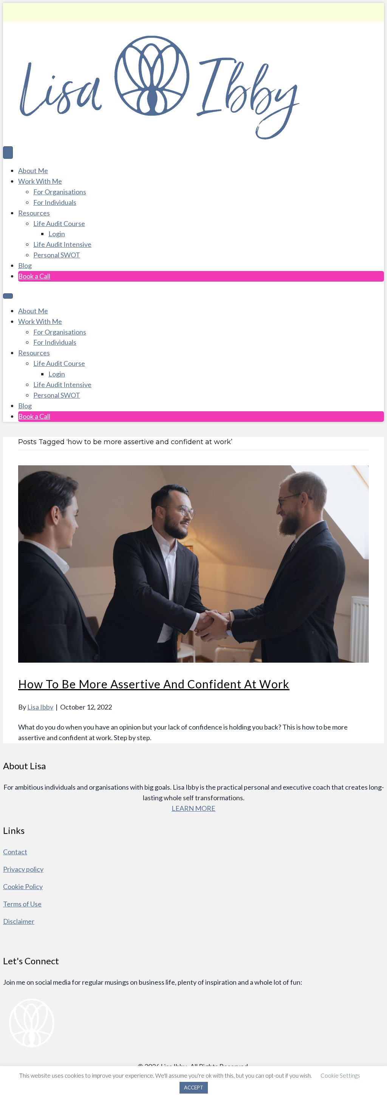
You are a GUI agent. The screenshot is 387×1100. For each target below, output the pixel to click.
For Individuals (54, 202)
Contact (15, 851)
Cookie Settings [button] (340, 1075)
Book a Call (34, 276)
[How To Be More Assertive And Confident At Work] (193, 660)
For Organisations (59, 191)
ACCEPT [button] (193, 1088)
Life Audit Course (59, 223)
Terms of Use (22, 904)
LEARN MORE (193, 808)
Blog (25, 265)
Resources (34, 213)
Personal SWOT (56, 255)
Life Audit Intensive (62, 244)
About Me (33, 170)
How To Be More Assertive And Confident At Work (153, 684)
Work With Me (40, 181)
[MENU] (8, 296)
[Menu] (8, 152)
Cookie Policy (23, 886)
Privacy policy (23, 869)
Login (56, 233)
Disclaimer (18, 921)
